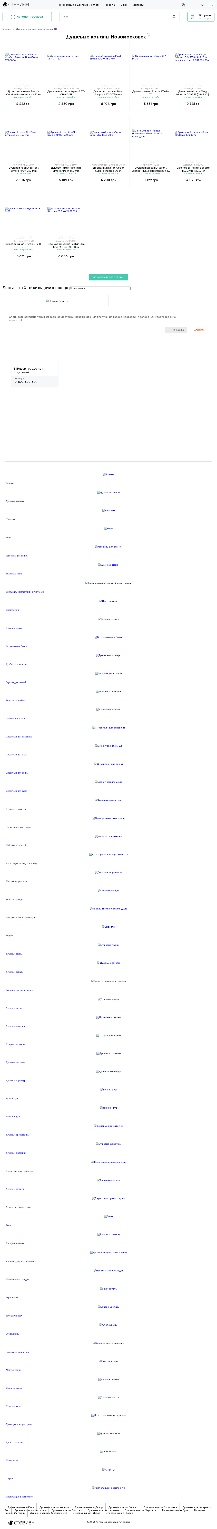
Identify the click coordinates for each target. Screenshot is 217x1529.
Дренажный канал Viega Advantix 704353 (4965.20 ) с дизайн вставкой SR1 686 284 (193, 93)
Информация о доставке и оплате (79, 4)
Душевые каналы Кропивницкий (48, 1513)
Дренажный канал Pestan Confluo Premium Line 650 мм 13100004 (23, 93)
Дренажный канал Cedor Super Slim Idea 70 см (108, 169)
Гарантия (110, 4)
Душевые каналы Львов (86, 1513)
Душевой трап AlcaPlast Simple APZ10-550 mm (66, 169)
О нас (124, 4)
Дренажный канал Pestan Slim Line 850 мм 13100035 (66, 245)
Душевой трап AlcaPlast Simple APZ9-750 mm (24, 169)
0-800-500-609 (26, 381)
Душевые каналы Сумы (175, 1510)
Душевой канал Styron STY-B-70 (23, 245)
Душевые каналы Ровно (119, 1513)
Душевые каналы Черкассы (140, 1510)
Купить (23, 110)
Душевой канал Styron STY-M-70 (150, 93)
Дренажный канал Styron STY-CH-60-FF (66, 93)
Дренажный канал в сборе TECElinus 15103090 (193, 169)
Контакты (138, 4)
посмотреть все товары (108, 277)
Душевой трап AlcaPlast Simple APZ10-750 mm (108, 93)
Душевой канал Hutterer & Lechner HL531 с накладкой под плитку (151, 169)
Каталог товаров (29, 16)
